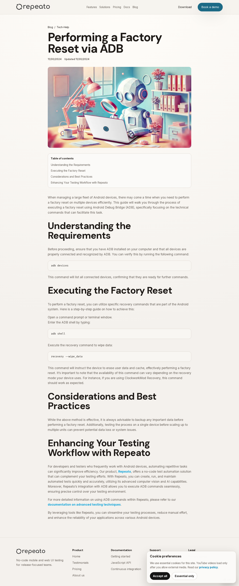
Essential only (184, 576)
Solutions (104, 7)
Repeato (124, 471)
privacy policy (208, 567)
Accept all (160, 576)
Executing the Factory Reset (68, 170)
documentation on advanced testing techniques (84, 504)
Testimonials (80, 562)
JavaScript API (121, 562)
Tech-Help (63, 27)
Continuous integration (126, 569)
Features (91, 7)
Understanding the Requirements (70, 165)
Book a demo (210, 7)
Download (185, 7)
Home (76, 556)
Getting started (120, 556)
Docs (127, 7)
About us (78, 575)
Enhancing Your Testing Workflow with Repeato (79, 182)
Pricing (117, 7)
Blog (135, 7)
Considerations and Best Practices (71, 176)
